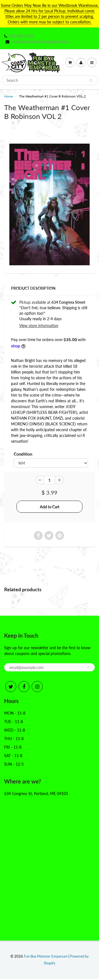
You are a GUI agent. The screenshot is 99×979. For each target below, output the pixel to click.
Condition (23, 453)
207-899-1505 (21, 36)
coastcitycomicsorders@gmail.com (40, 41)
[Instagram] (37, 686)
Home (8, 96)
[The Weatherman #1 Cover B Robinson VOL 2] (49, 204)
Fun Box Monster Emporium (46, 956)
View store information (38, 325)
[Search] (91, 80)
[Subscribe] (88, 667)
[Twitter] (10, 686)
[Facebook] (23, 686)
